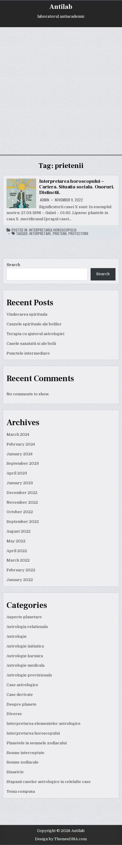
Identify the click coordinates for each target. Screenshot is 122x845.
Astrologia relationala (27, 626)
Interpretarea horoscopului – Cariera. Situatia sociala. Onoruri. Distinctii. (76, 186)
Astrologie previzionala (29, 675)
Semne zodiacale (22, 762)
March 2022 (18, 560)
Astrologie (17, 636)
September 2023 (23, 463)
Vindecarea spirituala (27, 314)
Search (13, 264)
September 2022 (23, 521)
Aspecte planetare (24, 617)
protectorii (78, 233)
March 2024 (18, 434)
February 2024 (21, 444)
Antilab (60, 7)
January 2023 (20, 483)
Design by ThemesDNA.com (61, 839)
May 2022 (16, 541)
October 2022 (20, 512)
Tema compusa (21, 791)
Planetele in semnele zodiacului (37, 743)
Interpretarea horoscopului (52, 230)
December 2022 (22, 492)
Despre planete (21, 704)
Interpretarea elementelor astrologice (44, 723)
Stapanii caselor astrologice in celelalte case (49, 781)
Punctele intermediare (28, 353)
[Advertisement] (61, 91)
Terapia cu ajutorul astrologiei (35, 334)
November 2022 (22, 502)
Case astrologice (22, 685)
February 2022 (21, 570)
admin (44, 200)
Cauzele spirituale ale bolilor (34, 324)
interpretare (40, 233)
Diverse (14, 714)
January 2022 (20, 580)
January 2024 (20, 454)
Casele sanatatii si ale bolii (31, 343)
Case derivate (20, 694)
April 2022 (17, 551)
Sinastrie (15, 772)
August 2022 (18, 531)
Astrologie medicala (25, 665)
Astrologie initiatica (25, 646)
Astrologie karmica (25, 656)
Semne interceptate (25, 753)
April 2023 (17, 473)
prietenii (60, 233)
